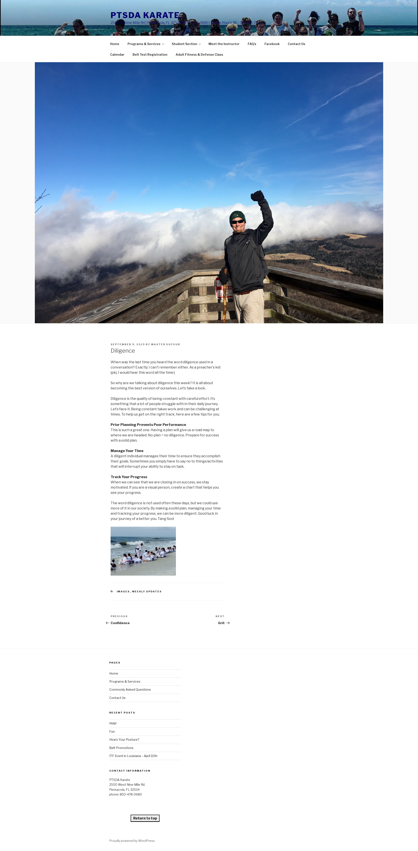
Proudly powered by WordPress (132, 841)
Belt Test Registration (150, 54)
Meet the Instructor (224, 44)
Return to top (145, 818)
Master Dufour (165, 344)
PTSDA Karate (145, 15)
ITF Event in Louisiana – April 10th (133, 756)
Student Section (184, 44)
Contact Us (296, 44)
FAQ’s (252, 44)
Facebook (272, 44)
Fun (112, 731)
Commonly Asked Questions (130, 689)
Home (114, 44)
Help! (112, 723)
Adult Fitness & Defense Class (199, 54)
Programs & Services (144, 44)
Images (123, 591)
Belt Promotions (121, 748)
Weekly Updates (147, 591)
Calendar (117, 54)
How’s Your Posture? (124, 739)
